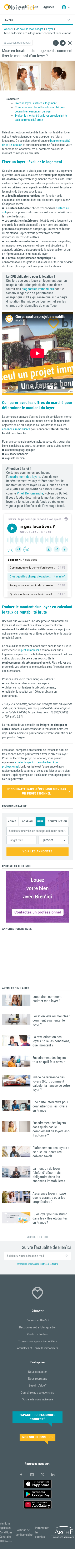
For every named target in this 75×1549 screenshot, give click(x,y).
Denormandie (34, 493)
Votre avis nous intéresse (37, 1399)
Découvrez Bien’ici (37, 1320)
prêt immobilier (30, 650)
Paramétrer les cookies (42, 1532)
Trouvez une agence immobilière (37, 1341)
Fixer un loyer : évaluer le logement (35, 103)
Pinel (20, 493)
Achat (12, 821)
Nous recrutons (37, 1379)
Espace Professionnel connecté (37, 1417)
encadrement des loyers (24, 477)
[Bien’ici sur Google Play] (37, 1494)
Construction (57, 821)
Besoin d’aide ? (37, 1385)
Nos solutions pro (37, 1437)
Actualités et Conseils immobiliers (37, 1348)
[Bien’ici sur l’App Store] (37, 1484)
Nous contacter (37, 1372)
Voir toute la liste (37, 1237)
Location (27, 821)
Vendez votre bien (37, 1334)
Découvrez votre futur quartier (37, 1327)
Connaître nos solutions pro (38, 1392)
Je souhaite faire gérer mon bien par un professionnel (36, 791)
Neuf (40, 821)
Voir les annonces (37, 851)
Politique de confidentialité (24, 1532)
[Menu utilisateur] (66, 7)
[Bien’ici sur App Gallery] (37, 1504)
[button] (54, 840)
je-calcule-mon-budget (17, 42)
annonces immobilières (16, 429)
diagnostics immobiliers (38, 289)
